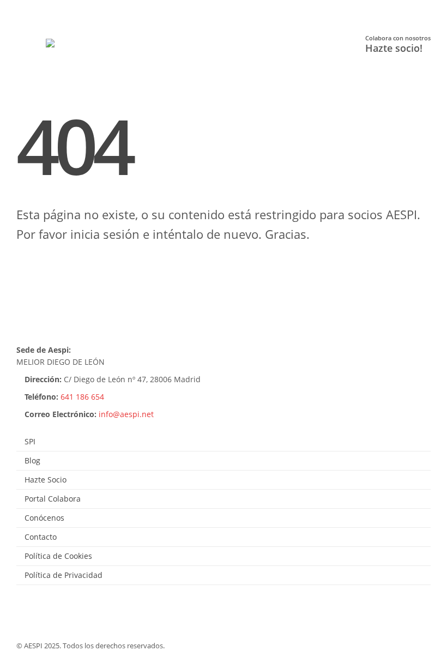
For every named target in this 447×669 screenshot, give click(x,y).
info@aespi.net (126, 414)
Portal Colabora (53, 498)
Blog (32, 460)
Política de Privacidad (63, 575)
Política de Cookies (58, 556)
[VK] (110, 10)
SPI (30, 441)
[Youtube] (67, 10)
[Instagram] (89, 10)
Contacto (41, 537)
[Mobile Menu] (33, 44)
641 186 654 (82, 396)
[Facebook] (24, 10)
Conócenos (44, 518)
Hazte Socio (46, 479)
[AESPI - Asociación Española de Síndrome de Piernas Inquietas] (76, 44)
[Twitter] (46, 10)
